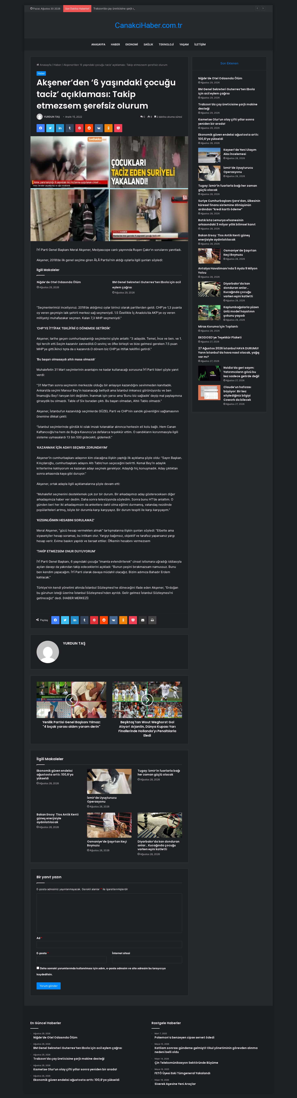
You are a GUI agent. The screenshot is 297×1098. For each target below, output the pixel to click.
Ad (39, 938)
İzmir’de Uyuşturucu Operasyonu (102, 800)
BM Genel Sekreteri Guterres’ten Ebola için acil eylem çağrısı (226, 91)
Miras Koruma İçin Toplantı (218, 326)
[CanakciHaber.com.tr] (148, 25)
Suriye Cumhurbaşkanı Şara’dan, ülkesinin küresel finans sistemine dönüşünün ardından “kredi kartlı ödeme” (229, 205)
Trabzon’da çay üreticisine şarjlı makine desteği (122, 8)
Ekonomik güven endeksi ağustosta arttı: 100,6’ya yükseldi (55, 774)
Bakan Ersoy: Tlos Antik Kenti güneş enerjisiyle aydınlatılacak (58, 818)
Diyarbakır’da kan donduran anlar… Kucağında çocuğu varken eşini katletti (158, 845)
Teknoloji (166, 44)
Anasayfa (98, 44)
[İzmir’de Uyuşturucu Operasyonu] (109, 781)
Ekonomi (131, 44)
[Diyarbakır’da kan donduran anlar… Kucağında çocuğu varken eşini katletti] (160, 825)
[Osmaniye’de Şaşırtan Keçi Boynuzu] (109, 825)
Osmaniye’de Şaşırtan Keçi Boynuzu (107, 843)
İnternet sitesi (121, 953)
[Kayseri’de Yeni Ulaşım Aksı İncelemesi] (209, 155)
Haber (115, 44)
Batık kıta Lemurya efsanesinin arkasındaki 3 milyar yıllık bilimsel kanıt (227, 222)
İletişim (200, 44)
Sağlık (148, 44)
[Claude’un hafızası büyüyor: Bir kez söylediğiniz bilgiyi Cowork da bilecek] (209, 392)
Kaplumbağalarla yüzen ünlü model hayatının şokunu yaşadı (241, 311)
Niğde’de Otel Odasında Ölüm (59, 282)
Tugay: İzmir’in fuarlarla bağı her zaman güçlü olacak (159, 773)
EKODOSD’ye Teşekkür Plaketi (220, 337)
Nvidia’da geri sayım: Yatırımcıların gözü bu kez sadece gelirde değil (241, 372)
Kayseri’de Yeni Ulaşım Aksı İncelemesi (239, 152)
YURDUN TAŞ (52, 116)
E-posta (43, 953)
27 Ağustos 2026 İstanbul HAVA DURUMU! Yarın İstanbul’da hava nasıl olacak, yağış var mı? (228, 352)
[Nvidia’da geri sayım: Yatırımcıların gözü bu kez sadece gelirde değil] (209, 373)
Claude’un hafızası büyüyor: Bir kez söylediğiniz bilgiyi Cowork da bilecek (237, 393)
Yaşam (184, 44)
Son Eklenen (229, 63)
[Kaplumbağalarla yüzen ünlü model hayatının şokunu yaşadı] (209, 312)
